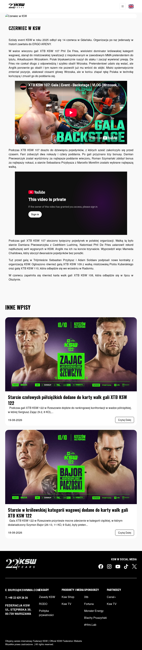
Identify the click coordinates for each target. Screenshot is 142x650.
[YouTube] (118, 566)
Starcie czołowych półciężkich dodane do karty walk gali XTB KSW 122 (67, 400)
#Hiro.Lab (90, 625)
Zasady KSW (47, 597)
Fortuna (89, 604)
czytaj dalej (124, 420)
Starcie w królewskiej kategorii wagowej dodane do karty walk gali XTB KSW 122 (68, 512)
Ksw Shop (68, 597)
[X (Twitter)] (134, 566)
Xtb (86, 597)
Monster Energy (94, 611)
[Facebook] (100, 566)
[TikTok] (126, 566)
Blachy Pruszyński (95, 618)
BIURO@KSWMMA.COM (24, 590)
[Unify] (16, 6)
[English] (131, 6)
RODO (43, 604)
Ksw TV (66, 604)
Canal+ (111, 597)
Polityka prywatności (46, 613)
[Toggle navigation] (122, 6)
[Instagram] (109, 566)
